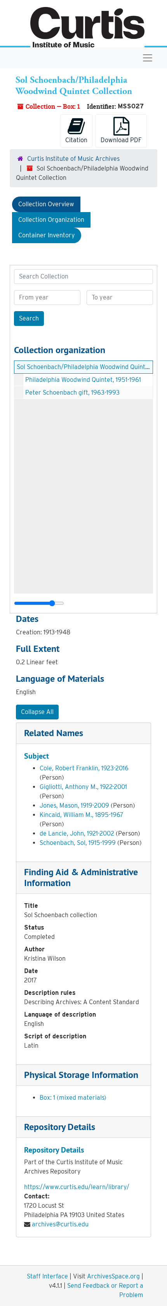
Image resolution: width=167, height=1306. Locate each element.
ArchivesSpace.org (113, 1276)
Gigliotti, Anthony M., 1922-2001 (83, 787)
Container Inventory (46, 235)
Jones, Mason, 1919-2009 (74, 805)
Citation (76, 140)
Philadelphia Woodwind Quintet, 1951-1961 (83, 379)
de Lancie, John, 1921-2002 (77, 833)
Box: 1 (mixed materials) (73, 1097)
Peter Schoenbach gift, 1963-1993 (72, 392)
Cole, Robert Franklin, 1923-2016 (84, 768)
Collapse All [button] (37, 712)
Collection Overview (46, 204)
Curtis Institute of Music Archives (73, 158)
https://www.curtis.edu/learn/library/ (76, 1187)
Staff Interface (47, 1276)
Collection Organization (51, 219)
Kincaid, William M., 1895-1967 (82, 814)
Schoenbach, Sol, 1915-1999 (78, 842)
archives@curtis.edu (60, 1224)
